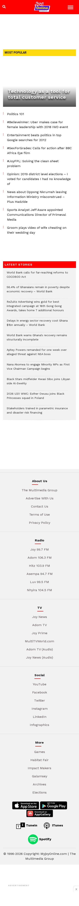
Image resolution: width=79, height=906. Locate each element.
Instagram (40, 709)
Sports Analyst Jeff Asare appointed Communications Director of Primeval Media (36, 214)
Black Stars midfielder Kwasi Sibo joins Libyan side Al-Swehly (38, 383)
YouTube (39, 684)
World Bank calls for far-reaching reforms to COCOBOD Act (37, 277)
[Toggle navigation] (71, 8)
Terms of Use (39, 514)
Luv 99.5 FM (39, 582)
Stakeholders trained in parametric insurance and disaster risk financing (37, 412)
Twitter (39, 700)
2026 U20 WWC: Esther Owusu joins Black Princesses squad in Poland (35, 398)
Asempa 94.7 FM (40, 574)
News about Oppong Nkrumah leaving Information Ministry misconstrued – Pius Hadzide (37, 197)
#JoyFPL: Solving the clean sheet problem (33, 163)
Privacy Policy (39, 523)
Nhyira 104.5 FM (39, 590)
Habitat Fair (39, 760)
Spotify (44, 839)
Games (39, 752)
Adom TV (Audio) (39, 649)
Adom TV (39, 625)
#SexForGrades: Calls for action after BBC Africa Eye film (39, 150)
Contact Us (39, 506)
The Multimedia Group (39, 490)
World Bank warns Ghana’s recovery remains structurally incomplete (37, 339)
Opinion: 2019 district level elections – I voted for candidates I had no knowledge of (39, 179)
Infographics (39, 725)
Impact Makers (39, 768)
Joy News (39, 617)
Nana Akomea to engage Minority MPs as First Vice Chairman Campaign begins (38, 369)
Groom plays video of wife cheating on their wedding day (36, 230)
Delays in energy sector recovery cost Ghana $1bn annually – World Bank (37, 325)
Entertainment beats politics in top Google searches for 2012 (34, 137)
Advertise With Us (39, 498)
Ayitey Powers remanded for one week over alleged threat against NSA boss (37, 354)
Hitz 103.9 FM (39, 566)
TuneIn (31, 825)
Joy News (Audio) (39, 657)
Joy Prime (39, 633)
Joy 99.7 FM (39, 549)
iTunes (57, 825)
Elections (39, 792)
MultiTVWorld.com (39, 641)
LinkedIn (39, 717)
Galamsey (39, 776)
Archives (39, 784)
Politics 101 (15, 114)
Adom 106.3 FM (40, 557)
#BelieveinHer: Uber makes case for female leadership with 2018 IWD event (37, 124)
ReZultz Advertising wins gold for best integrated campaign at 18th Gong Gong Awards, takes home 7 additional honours (35, 308)
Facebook (39, 692)
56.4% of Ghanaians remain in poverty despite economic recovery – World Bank (38, 291)
